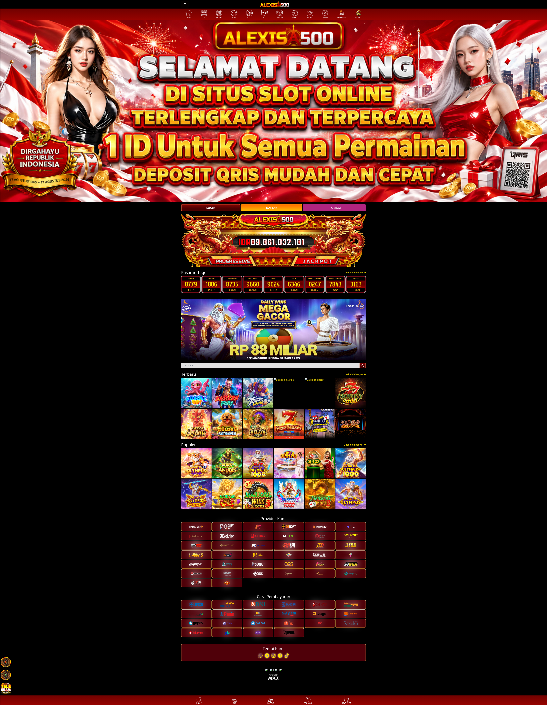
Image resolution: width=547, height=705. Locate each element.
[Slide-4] (281, 198)
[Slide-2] (271, 198)
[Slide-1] (266, 198)
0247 (253, 284)
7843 (273, 284)
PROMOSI (334, 208)
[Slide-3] (276, 198)
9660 (190, 284)
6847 (315, 284)
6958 (356, 284)
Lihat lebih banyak (354, 272)
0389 (335, 284)
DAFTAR (271, 208)
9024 (211, 284)
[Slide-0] (261, 198)
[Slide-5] (286, 198)
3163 (294, 284)
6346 (232, 284)
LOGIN (211, 208)
